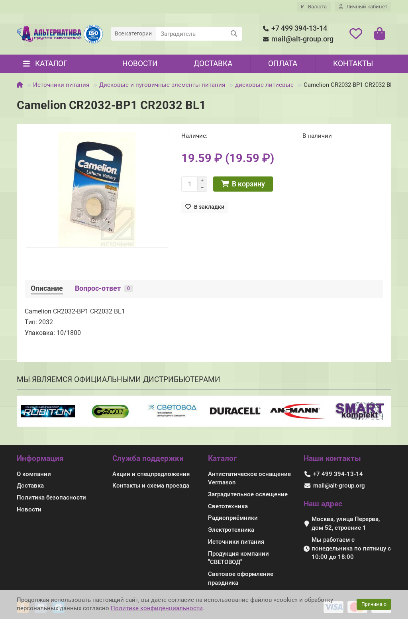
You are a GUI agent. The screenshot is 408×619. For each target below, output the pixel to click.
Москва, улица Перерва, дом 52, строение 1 (346, 523)
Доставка (213, 63)
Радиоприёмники (233, 517)
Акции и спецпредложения (151, 474)
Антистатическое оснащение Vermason (249, 478)
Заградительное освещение (248, 494)
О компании (34, 474)
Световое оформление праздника (240, 578)
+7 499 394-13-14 (299, 28)
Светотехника (228, 506)
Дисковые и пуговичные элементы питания (162, 84)
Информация (40, 458)
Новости (140, 63)
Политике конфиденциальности (157, 608)
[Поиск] (234, 33)
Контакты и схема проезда (150, 485)
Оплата (282, 63)
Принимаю (373, 604)
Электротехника (231, 529)
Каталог (222, 458)
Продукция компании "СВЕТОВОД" (238, 558)
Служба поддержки (148, 458)
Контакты (353, 63)
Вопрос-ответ (102, 288)
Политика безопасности (51, 497)
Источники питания (61, 84)
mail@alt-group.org (302, 39)
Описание (47, 288)
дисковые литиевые (264, 84)
